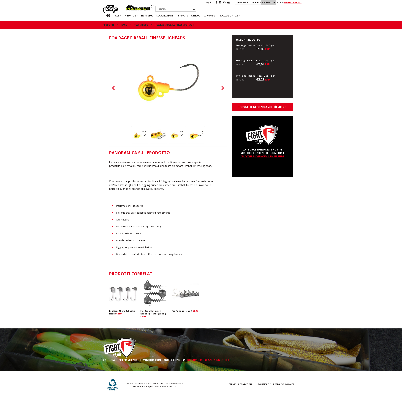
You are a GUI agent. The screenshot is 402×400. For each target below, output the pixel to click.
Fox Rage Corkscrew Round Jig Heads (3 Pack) (153, 312)
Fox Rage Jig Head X (182, 310)
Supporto (209, 15)
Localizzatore (164, 15)
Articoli (196, 15)
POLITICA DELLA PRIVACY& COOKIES (276, 384)
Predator (131, 6)
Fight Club (147, 15)
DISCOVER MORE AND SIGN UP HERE (262, 156)
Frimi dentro (268, 2)
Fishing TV (182, 15)
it (105, 15)
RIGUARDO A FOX (229, 15)
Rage (106, 6)
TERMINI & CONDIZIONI (240, 384)
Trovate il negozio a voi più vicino (262, 107)
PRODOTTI (108, 24)
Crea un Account (293, 2)
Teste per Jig (141, 24)
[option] (168, 83)
